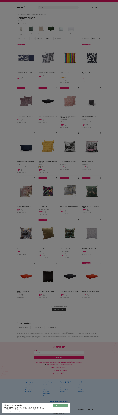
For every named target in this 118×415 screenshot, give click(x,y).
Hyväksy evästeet (60, 406)
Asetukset (60, 409)
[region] (36, 408)
